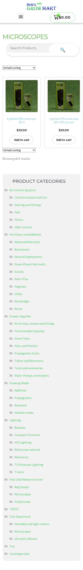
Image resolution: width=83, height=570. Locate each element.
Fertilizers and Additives (25, 234)
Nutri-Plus (21, 279)
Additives (20, 390)
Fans (17, 212)
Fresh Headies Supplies (29, 331)
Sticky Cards (22, 502)
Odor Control (23, 227)
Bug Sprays (21, 487)
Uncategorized (19, 554)
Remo (18, 309)
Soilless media (23, 412)
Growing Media (19, 383)
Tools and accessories (28, 368)
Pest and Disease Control (26, 479)
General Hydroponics (28, 257)
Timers (19, 472)
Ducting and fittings (27, 205)
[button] (21, 16)
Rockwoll (20, 405)
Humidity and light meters (31, 524)
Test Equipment (20, 516)
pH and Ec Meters (25, 539)
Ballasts (19, 427)
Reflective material (27, 450)
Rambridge (21, 301)
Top (12, 546)
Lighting (15, 420)
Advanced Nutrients (27, 242)
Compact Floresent (27, 435)
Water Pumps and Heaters (31, 375)
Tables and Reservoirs (28, 361)
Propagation (22, 398)
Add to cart (21, 140)
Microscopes (22, 494)
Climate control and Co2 (30, 197)
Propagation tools (26, 353)
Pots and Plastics (25, 346)
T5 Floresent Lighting (28, 465)
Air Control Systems (22, 190)
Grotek (19, 272)
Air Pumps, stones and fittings (34, 323)
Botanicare (21, 249)
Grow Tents (22, 338)
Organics (20, 286)
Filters (18, 220)
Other (18, 294)
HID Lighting (22, 442)
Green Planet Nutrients (30, 264)
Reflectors (21, 457)
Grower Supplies (20, 316)
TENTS (14, 509)
